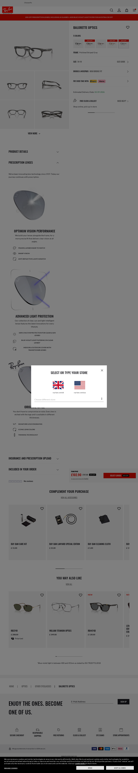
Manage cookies (10, 768)
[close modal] (102, 370)
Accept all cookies (120, 768)
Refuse (90, 768)
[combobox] (69, 399)
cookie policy (80, 763)
